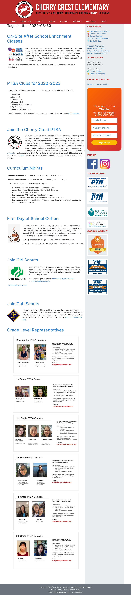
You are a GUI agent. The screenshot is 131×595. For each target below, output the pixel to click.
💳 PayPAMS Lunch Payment (98, 31)
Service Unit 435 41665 (17, 285)
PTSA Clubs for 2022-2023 (34, 83)
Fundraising (90, 21)
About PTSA (25, 21)
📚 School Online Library (96, 34)
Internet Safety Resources (97, 53)
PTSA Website (73, 113)
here (21, 155)
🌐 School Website (94, 71)
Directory (52, 21)
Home (13, 21)
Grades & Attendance (95, 46)
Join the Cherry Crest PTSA (34, 129)
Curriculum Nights (24, 168)
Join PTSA (40, 21)
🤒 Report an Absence (96, 74)
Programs (63, 21)
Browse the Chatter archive (97, 84)
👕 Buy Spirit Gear (94, 41)
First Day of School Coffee (33, 218)
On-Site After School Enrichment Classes (39, 39)
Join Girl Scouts (22, 259)
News (103, 21)
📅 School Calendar (95, 36)
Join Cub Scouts (23, 303)
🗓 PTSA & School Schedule (98, 39)
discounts (11, 153)
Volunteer (76, 21)
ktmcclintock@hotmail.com (62, 279)
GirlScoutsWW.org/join (41, 281)
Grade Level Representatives (35, 329)
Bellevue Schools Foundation (98, 51)
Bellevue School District (96, 48)
